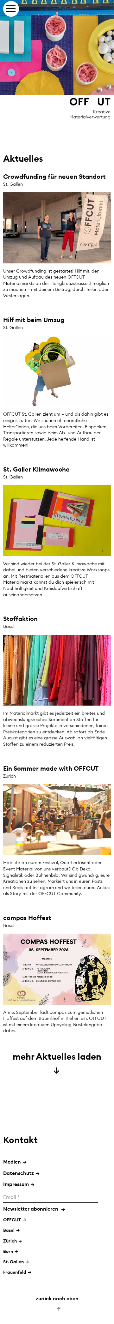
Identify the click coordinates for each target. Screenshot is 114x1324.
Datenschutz (21, 1173)
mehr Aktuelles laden (57, 1062)
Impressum (19, 1184)
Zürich (10, 1241)
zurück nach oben (57, 1303)
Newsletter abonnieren (34, 1209)
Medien (15, 1161)
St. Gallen (13, 1262)
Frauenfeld (14, 1272)
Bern (8, 1251)
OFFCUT (12, 1220)
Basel (9, 1230)
